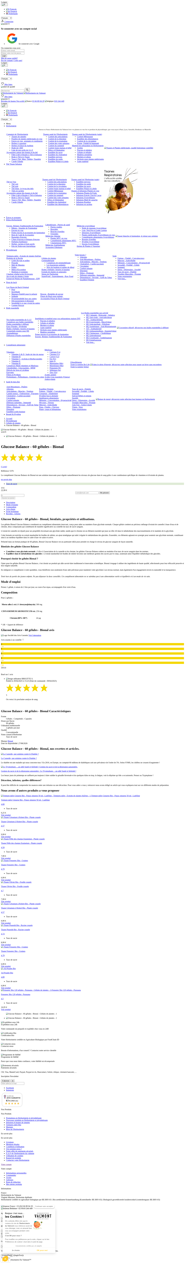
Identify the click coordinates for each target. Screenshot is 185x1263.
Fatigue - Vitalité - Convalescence (131, 258)
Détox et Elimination (56, 150)
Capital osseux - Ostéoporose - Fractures (22, 393)
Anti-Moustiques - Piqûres (90, 259)
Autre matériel (82, 161)
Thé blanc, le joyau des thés (22, 189)
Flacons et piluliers (84, 150)
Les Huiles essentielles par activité (94, 313)
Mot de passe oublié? (9, 58)
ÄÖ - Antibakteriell (93, 329)
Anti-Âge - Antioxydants (82, 405)
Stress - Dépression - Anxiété (129, 270)
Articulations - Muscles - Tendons (93, 262)
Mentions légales (12, 1144)
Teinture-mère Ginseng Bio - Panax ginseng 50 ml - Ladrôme (25, 800)
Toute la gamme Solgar (79, 367)
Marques (9, 1127)
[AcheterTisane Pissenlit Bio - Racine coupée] (17, 925)
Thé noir (14, 186)
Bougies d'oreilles (89, 239)
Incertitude (15, 292)
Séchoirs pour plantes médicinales (90, 159)
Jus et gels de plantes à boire (17, 276)
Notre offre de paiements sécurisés (19, 1151)
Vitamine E (15, 361)
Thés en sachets (17, 191)
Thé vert (14, 184)
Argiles (80, 148)
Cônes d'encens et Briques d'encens (25, 239)
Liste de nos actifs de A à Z (22, 150)
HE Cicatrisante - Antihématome (99, 338)
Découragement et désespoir (22, 301)
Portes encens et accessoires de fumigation (28, 233)
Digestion (83, 271)
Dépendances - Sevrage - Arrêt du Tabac (96, 277)
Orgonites (54, 234)
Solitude (14, 296)
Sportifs (75, 398)
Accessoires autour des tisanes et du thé (22, 152)
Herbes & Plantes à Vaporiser (88, 246)
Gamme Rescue (17, 305)
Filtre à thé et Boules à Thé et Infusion (26, 155)
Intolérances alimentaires (49, 398)
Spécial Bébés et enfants (81, 396)
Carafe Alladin (17, 161)
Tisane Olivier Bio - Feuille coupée (15, 886)
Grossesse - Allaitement (48, 393)
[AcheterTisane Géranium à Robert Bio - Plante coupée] (21, 817)
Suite (115, 256)
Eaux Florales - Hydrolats (16, 326)
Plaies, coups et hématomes (50, 409)
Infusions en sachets (84, 204)
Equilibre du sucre (55, 152)
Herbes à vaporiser (18, 143)
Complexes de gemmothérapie (59, 263)
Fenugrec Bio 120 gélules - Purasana (15, 994)
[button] (5, 1259)
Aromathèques (12, 333)
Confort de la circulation (86, 141)
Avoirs (8, 1177)
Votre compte (6, 1164)
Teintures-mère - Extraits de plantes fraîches (23, 256)
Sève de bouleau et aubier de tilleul (60, 267)
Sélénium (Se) (55, 370)
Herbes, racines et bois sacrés (23, 244)
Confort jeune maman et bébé (59, 148)
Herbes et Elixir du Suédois (22, 146)
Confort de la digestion (57, 139)
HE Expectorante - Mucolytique (99, 322)
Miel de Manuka (18, 265)
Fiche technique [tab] (12, 511)
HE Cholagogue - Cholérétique (98, 333)
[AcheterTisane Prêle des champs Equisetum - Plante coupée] (23, 839)
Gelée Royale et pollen (20, 260)
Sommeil (121, 267)
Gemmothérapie (48, 260)
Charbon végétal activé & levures (19, 274)
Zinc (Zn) (53, 372)
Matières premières (84, 155)
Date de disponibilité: (9, 743)
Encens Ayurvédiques (90, 244)
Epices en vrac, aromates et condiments (27, 141)
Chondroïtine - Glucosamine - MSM (20, 368)
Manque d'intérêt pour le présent (24, 294)
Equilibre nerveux (55, 157)
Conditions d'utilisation (15, 1147)
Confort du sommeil (56, 146)
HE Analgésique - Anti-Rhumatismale (101, 326)
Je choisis (16, 1250)
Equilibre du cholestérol (57, 155)
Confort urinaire (86, 268)
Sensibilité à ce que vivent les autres (25, 303)
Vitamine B (16, 357)
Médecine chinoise (52, 236)
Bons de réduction (13, 1182)
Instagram (10, 1090)
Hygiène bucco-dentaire (48, 396)
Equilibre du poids (55, 159)
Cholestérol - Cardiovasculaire (92, 264)
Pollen (13, 267)
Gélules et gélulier (84, 152)
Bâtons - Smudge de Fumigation (24, 228)
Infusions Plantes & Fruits (86, 193)
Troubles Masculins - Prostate (129, 274)
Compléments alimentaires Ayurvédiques (98, 237)
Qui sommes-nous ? (14, 1149)
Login (4, 56)
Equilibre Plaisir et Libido (58, 161)
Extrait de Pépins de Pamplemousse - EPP (23, 279)
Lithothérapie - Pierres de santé (57, 225)
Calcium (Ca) (55, 352)
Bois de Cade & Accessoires (22, 235)
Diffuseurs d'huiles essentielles (18, 335)
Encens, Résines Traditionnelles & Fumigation (24, 226)
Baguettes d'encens (19, 237)
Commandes (11, 1175)
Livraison (10, 1142)
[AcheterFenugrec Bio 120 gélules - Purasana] (41, 990)
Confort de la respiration (57, 141)
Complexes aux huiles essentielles (19, 322)
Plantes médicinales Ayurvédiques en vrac (98, 235)
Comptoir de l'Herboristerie (17, 134)
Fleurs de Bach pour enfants (51, 296)
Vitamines (10, 352)
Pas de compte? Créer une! (11, 60)
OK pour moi (42, 1250)
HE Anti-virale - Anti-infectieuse (99, 317)
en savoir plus (6, 479)
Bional (10, 741)
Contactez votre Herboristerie (17, 1160)
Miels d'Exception (18, 270)
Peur (13, 289)
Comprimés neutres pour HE (17, 331)
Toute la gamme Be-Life (80, 364)
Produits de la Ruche (14, 258)
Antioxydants (50, 379)
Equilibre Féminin (87, 280)
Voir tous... (122, 279)
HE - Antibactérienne (94, 320)
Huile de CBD (17, 148)
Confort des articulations (57, 137)
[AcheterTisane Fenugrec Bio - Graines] (14, 860)
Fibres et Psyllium (13, 375)
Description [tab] (10, 502)
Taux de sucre (11, 484)
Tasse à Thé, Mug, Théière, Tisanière (26, 159)
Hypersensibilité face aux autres (24, 299)
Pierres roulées (56, 227)
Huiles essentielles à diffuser (17, 324)
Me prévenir (104, 493)
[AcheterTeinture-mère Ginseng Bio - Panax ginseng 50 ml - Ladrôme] (70, 796)
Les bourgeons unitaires (56, 265)
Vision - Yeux (77, 407)
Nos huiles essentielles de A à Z (18, 320)
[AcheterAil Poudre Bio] (8, 968)
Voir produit (6, 815)
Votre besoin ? (80, 255)
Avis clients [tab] (10, 509)
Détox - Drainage (87, 273)
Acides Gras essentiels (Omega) (57, 377)
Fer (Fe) (53, 359)
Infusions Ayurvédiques (85, 198)
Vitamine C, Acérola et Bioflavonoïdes (26, 359)
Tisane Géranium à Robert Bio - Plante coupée (19, 822)
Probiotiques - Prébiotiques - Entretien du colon (25, 377)
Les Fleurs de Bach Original (17, 287)
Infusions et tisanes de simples (18, 1122)
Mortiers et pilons (84, 157)
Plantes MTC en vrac (58, 238)
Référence (5, 471)
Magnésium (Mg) (56, 366)
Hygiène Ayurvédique (90, 242)
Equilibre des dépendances (87, 139)
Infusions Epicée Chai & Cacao (88, 195)
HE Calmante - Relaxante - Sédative (100, 315)
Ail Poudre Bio (7, 973)
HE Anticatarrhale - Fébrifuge (98, 324)
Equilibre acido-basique (15, 412)
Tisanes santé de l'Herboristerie (55, 134)
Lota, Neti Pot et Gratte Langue (94, 230)
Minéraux (48, 350)
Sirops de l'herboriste (50, 274)
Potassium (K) (55, 368)
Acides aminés (50, 375)
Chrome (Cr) (55, 354)
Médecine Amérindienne (55, 245)
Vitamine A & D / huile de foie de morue (27, 354)
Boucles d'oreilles (57, 231)
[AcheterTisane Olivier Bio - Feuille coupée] (16, 882)
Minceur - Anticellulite (126, 260)
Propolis (14, 263)
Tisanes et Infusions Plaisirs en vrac (85, 191)
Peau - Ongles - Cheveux (49, 407)
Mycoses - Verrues (46, 403)
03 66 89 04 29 (38, 101)
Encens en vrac (17, 230)
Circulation (84, 266)
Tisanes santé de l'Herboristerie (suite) (87, 134)
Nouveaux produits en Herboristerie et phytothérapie (27, 1120)
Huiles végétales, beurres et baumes (56, 270)
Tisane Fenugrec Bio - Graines (13, 865)
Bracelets (54, 229)
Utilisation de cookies (14, 1156)
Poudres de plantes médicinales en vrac (26, 139)
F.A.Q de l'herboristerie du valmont (20, 1153)
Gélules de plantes (49, 258)
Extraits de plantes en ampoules (54, 272)
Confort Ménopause (85, 137)
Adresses (9, 1180)
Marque (4, 741)
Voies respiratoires (125, 276)
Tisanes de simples (18, 137)
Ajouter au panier (8, 498)
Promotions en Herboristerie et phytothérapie (24, 1118)
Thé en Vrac (11, 182)
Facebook (10, 1088)
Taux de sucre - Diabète (127, 272)
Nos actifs (20, 101)
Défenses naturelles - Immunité (92, 275)
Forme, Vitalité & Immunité (88, 143)
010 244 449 (59, 101)
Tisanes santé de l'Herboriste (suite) (85, 179)
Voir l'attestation (34, 635)
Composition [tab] (11, 507)
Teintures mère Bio (13, 1125)
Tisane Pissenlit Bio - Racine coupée (15, 930)
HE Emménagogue (93, 340)
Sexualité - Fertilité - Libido (128, 265)
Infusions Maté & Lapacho (87, 200)
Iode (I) (53, 361)
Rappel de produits (13, 1158)
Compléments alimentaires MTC (63, 241)
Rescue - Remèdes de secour (51, 294)
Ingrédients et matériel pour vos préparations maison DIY (58, 319)
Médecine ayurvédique (86, 226)
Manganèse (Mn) (56, 363)
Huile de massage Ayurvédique (94, 228)
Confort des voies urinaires (58, 143)
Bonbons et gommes (19, 272)
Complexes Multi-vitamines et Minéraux (22, 366)
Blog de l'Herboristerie (15, 1129)
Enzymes (10, 372)
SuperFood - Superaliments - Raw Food (57, 276)
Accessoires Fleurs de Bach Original (54, 299)
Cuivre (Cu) (54, 357)
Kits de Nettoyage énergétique (23, 246)
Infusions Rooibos (83, 202)
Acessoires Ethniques (53, 247)
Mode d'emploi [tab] (12, 505)
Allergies (83, 257)
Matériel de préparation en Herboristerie (88, 146)
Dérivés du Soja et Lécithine (17, 370)
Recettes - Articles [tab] (13, 514)
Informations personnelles (16, 1173)
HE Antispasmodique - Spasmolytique (101, 331)
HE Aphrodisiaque (93, 335)
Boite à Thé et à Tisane (20, 157)
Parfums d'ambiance (19, 242)
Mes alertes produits (14, 1184)
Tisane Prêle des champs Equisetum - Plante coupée (21, 843)
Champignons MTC (58, 243)
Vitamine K (16, 363)
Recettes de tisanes (8, 101)
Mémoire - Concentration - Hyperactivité (134, 263)
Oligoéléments (76, 362)
